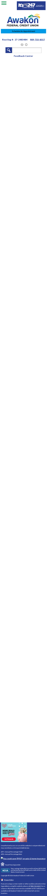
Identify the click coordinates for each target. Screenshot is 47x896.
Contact (16, 606)
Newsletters (16, 622)
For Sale (14, 674)
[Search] (8, 50)
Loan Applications (20, 692)
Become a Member (23, 579)
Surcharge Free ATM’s (21, 703)
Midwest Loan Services (22, 633)
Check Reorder (18, 649)
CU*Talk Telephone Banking (25, 644)
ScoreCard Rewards (20, 627)
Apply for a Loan (22, 593)
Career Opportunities (22, 669)
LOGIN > (39, 5)
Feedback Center (23, 56)
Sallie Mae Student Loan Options (23, 656)
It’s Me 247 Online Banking (24, 638)
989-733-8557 (37, 39)
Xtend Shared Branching (24, 698)
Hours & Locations (20, 663)
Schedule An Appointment (23, 31)
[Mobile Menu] (3, 3)
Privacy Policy (9, 880)
